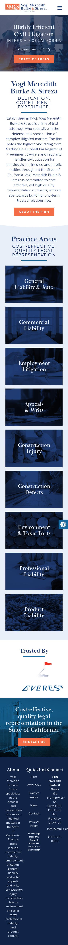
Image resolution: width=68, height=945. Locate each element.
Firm (34, 777)
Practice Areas (34, 59)
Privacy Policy (34, 823)
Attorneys (34, 785)
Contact (33, 813)
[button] (63, 524)
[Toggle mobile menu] (60, 7)
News (34, 805)
